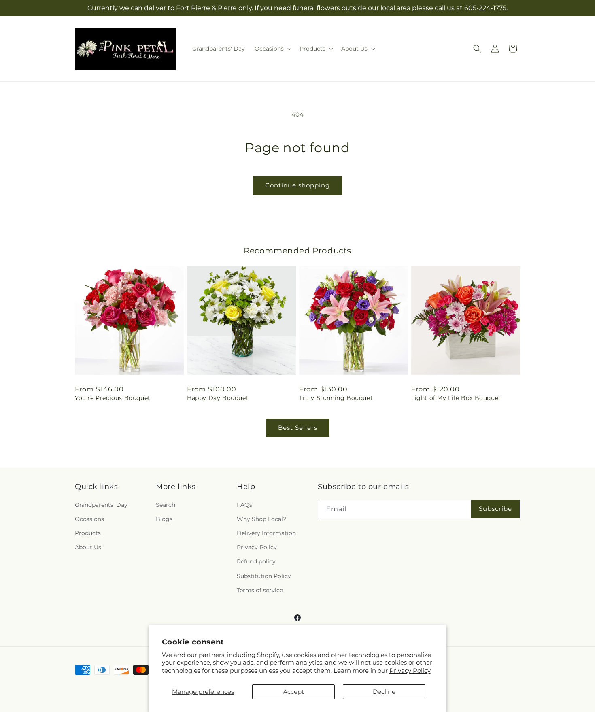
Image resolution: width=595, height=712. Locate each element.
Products (88, 532)
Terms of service (260, 589)
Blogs (164, 518)
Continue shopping (297, 185)
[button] (272, 48)
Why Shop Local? (261, 518)
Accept (293, 691)
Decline (384, 691)
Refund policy (256, 561)
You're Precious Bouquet (113, 398)
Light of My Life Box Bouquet (456, 398)
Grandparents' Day (101, 504)
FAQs (244, 504)
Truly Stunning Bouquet (336, 398)
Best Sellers (297, 427)
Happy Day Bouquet (218, 398)
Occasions (89, 518)
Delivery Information (266, 532)
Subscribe (495, 508)
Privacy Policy (410, 670)
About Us (88, 546)
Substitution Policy (264, 575)
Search (165, 504)
